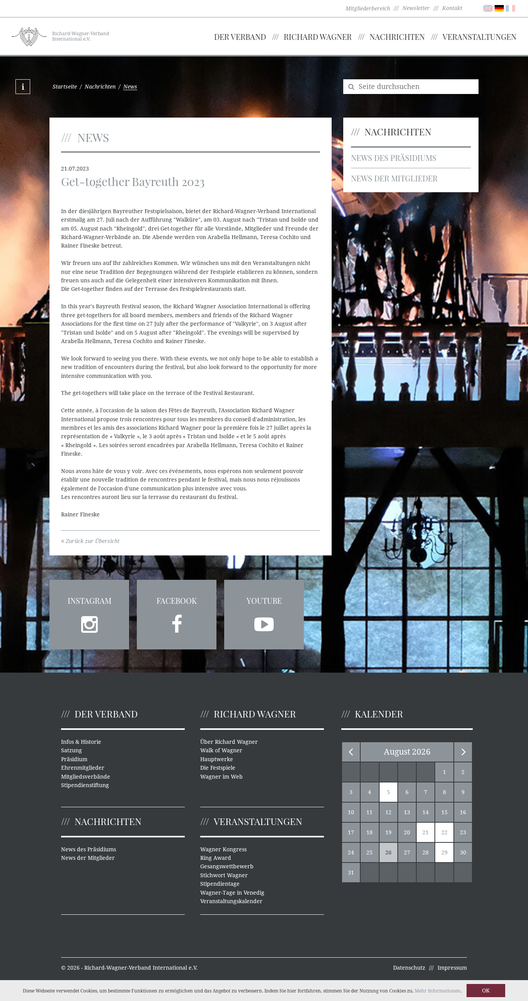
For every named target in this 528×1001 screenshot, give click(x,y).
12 (388, 812)
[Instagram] (89, 622)
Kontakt (452, 8)
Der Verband (240, 36)
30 (463, 852)
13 (407, 812)
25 (369, 852)
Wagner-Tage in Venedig (232, 893)
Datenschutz (409, 968)
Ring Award (215, 858)
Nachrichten (397, 36)
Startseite (65, 87)
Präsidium (74, 759)
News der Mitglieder (394, 178)
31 (351, 872)
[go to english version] (488, 8)
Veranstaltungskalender (231, 901)
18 (369, 832)
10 (351, 812)
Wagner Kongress (223, 849)
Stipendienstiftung (85, 785)
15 (444, 812)
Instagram (89, 600)
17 (351, 832)
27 (407, 852)
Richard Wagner (318, 36)
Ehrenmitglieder (82, 768)
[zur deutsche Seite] (499, 8)
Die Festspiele (217, 768)
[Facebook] (176, 622)
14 (425, 812)
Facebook (177, 600)
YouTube (264, 600)
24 (351, 852)
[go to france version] (510, 8)
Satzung (71, 750)
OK (486, 990)
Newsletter (416, 8)
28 (425, 852)
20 (407, 832)
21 (425, 832)
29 (444, 852)
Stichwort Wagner (224, 875)
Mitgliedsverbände (85, 777)
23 (463, 832)
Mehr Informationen (437, 991)
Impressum (452, 968)
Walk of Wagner (221, 750)
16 (463, 812)
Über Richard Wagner (229, 742)
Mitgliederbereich (368, 8)
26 (388, 852)
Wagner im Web (221, 777)
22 (444, 832)
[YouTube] (264, 622)
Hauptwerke (216, 759)
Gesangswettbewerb (227, 866)
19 (388, 832)
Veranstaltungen (479, 36)
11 (369, 812)
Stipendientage (220, 884)
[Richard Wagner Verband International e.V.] (29, 35)
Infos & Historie (81, 742)
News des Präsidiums (393, 157)
